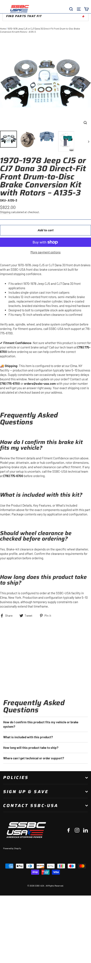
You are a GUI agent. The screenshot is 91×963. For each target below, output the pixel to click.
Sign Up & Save (25, 791)
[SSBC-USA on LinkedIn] (85, 830)
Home (3, 28)
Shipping (5, 212)
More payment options (45, 252)
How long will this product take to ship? (30, 747)
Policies (16, 777)
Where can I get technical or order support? (33, 758)
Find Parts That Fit (24, 16)
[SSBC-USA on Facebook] (68, 830)
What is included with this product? (28, 737)
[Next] (88, 141)
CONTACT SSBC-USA (30, 805)
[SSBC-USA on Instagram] (77, 830)
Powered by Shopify (12, 848)
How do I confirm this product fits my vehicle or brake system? (40, 724)
